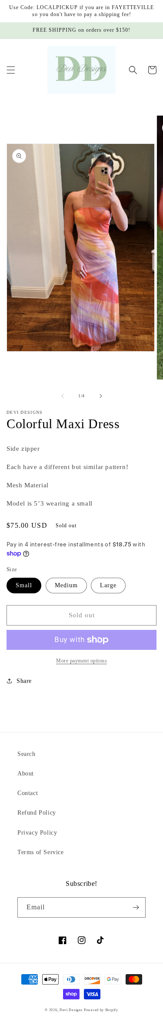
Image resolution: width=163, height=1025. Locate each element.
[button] (10, 70)
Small (24, 585)
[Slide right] (100, 396)
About (25, 773)
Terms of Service (40, 852)
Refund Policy (36, 812)
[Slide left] (62, 396)
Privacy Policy (37, 832)
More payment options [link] (81, 661)
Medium (66, 585)
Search (26, 754)
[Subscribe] (135, 907)
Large (108, 585)
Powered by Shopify (101, 1010)
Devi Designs (71, 1010)
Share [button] (24, 681)
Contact (27, 793)
